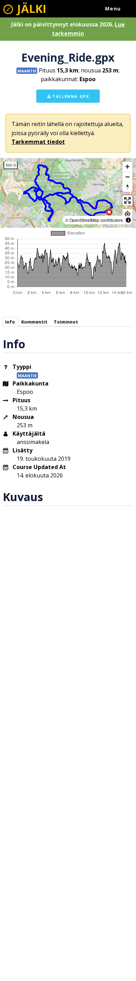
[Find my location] (127, 214)
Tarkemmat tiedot (38, 142)
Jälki (30, 8)
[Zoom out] (127, 177)
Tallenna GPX (70, 96)
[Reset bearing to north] (127, 187)
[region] (68, 193)
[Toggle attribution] (128, 220)
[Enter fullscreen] (127, 200)
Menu (113, 8)
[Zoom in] (127, 167)
